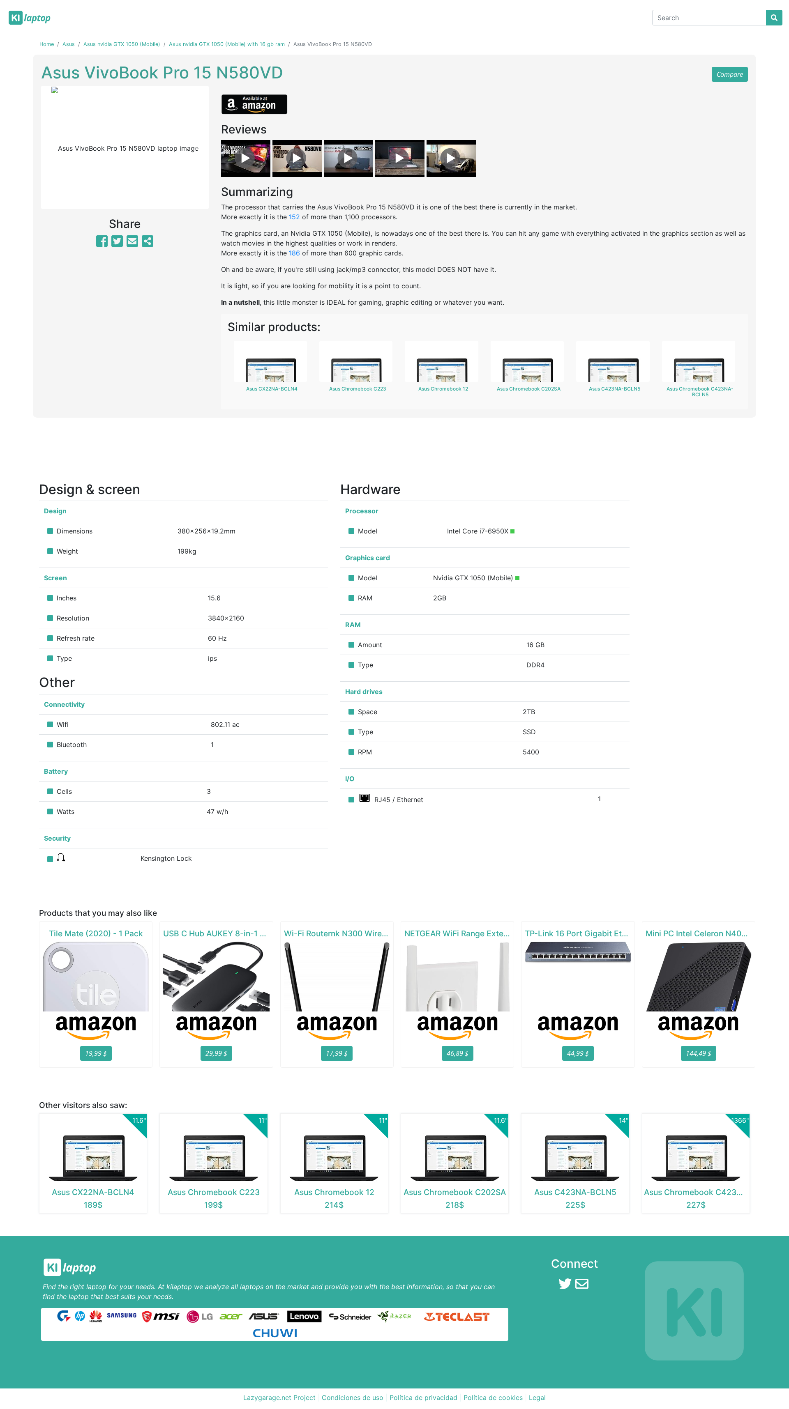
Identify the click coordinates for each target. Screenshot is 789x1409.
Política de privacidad (423, 1397)
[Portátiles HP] (80, 1316)
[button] (53, 147)
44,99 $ (578, 1053)
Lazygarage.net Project (279, 1397)
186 (294, 253)
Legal (537, 1397)
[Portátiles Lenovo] (304, 1316)
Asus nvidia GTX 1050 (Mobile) (121, 44)
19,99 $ (96, 1053)
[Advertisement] (394, 452)
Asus (68, 44)
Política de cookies (493, 1397)
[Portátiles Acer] (230, 1316)
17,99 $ (337, 1053)
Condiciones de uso (352, 1397)
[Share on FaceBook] (101, 243)
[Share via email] (132, 243)
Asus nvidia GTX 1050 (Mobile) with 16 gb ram (227, 44)
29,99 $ (216, 1053)
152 (294, 217)
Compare (730, 74)
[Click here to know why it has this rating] (512, 531)
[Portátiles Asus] (264, 1316)
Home (46, 44)
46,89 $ (457, 1053)
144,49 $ (698, 1053)
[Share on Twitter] (117, 243)
